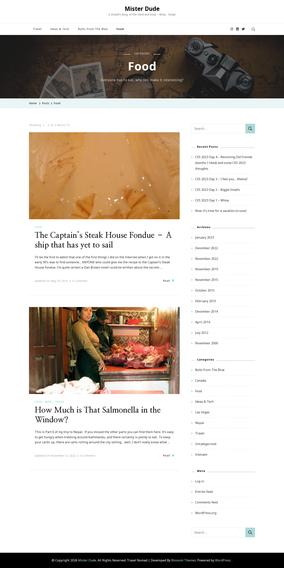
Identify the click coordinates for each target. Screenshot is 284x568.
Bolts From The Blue (93, 29)
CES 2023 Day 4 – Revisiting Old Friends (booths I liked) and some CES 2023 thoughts (223, 163)
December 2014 (206, 311)
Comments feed (206, 502)
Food (120, 29)
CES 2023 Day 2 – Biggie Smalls (217, 190)
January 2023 (204, 237)
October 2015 (204, 290)
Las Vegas (202, 412)
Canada (200, 380)
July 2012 (201, 333)
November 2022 (206, 259)
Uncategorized (205, 444)
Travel (37, 29)
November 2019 (206, 269)
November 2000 (206, 343)
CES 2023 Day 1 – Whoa (212, 200)
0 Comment (80, 281)
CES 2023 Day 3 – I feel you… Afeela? (221, 179)
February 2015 (205, 301)
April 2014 (202, 322)
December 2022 (206, 248)
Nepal (49, 401)
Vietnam (201, 454)
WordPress (223, 560)
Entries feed (204, 492)
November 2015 (206, 280)
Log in (199, 481)
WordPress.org (205, 513)
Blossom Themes (183, 560)
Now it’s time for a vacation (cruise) (220, 211)
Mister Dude (142, 9)
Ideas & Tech (59, 29)
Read (166, 280)
